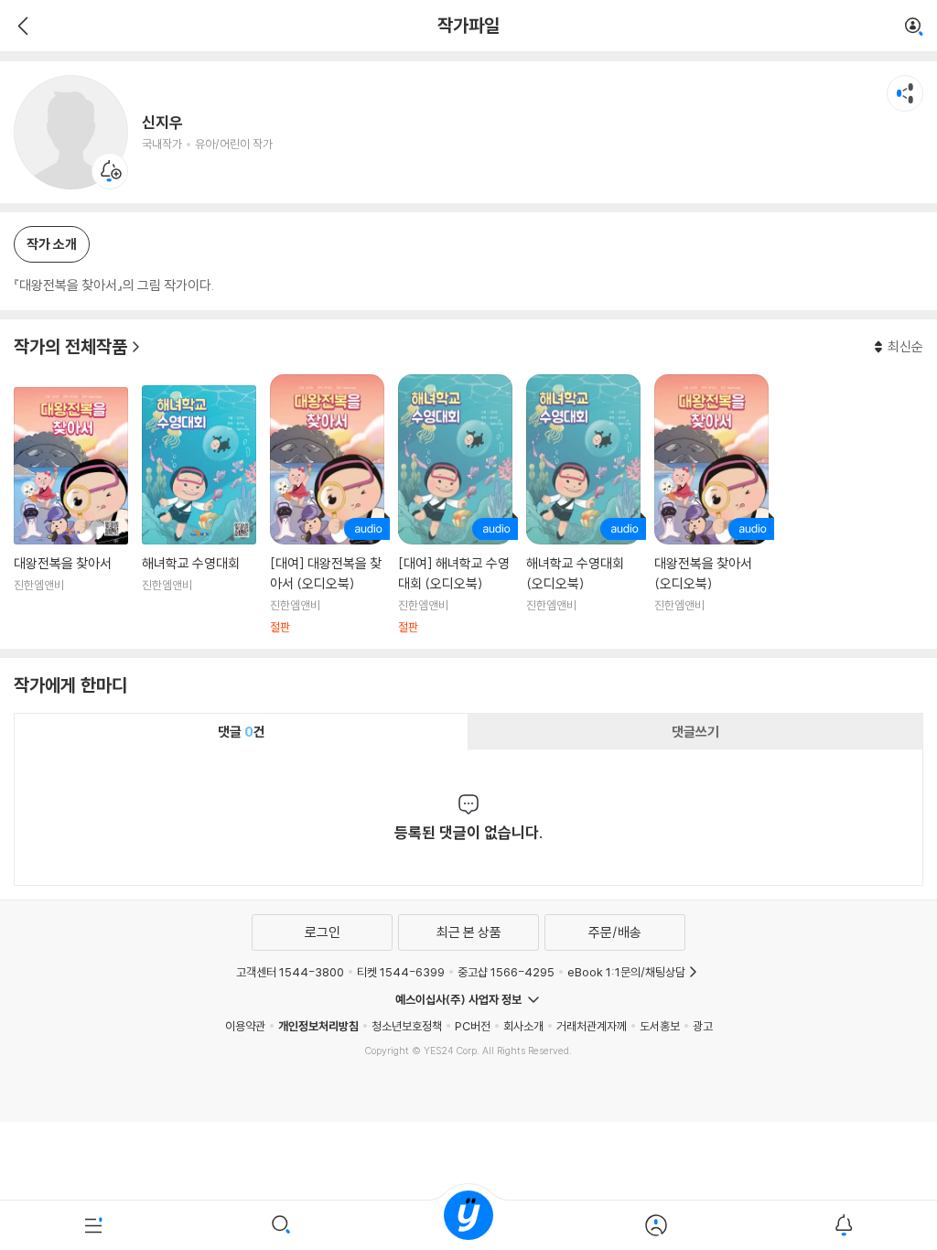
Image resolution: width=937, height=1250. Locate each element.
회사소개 (523, 1025)
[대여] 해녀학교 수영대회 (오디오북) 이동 (455, 504)
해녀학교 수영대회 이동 (199, 510)
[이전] (20, 25)
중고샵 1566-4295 (506, 971)
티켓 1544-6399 (401, 971)
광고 (703, 1025)
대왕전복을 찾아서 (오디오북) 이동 (711, 504)
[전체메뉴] (94, 1225)
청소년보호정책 (407, 1025)
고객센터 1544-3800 (290, 971)
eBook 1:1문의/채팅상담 (626, 971)
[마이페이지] (656, 1225)
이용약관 (245, 1025)
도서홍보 (660, 1025)
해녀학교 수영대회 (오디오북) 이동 (583, 504)
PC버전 (472, 1025)
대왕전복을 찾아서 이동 (71, 511)
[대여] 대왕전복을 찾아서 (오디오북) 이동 (327, 504)
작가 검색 (914, 27)
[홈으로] (468, 1225)
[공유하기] (905, 93)
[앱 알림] (843, 1225)
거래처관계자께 (591, 1025)
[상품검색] (281, 1225)
